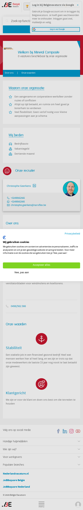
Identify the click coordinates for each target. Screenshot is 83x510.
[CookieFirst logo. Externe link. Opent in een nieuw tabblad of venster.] (4, 237)
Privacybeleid (72, 234)
